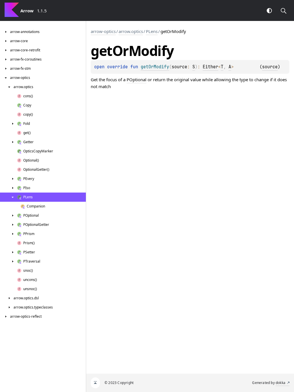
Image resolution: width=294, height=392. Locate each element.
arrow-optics (103, 31)
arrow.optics (131, 31)
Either (210, 67)
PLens (152, 31)
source (270, 67)
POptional (136, 79)
